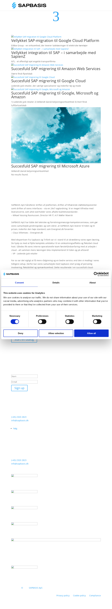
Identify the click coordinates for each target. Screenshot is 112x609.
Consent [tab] (19, 282)
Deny (20, 333)
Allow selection (56, 333)
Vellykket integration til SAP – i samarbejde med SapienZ (53, 54)
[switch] (42, 321)
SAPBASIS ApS (35, 587)
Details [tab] (56, 282)
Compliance (95, 595)
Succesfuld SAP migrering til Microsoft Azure (50, 166)
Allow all (91, 333)
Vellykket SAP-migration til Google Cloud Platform (55, 40)
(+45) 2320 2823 (18, 417)
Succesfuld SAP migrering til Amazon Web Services (55, 68)
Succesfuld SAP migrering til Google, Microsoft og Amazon (54, 94)
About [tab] (92, 282)
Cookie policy (79, 595)
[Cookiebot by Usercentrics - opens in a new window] (96, 274)
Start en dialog (24, 339)
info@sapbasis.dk (19, 420)
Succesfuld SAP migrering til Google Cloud (48, 80)
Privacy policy (63, 595)
